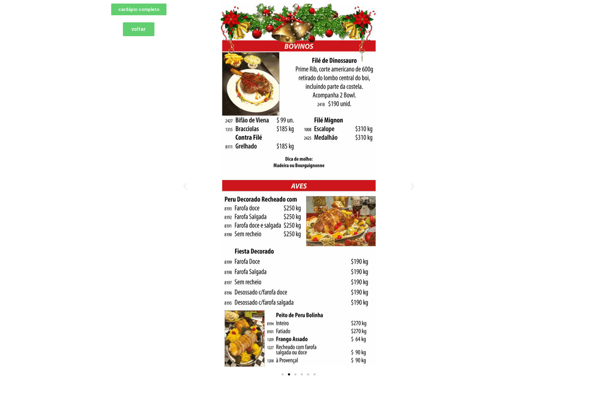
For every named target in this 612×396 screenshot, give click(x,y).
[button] (185, 186)
